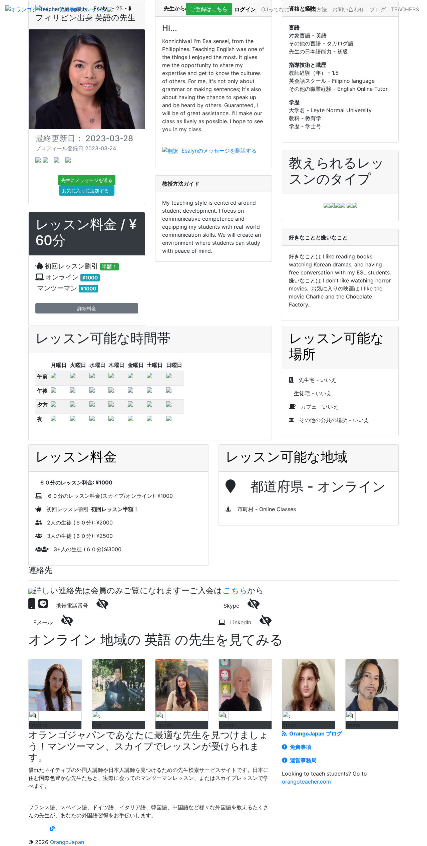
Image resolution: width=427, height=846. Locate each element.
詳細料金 (86, 308)
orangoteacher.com (306, 781)
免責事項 (299, 747)
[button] (209, 9)
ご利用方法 (313, 9)
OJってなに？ (278, 9)
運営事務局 (302, 760)
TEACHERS (405, 9)
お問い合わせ (348, 9)
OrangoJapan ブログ (314, 733)
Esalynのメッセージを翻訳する (217, 150)
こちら (234, 590)
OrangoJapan (67, 842)
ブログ (378, 9)
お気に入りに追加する (86, 190)
